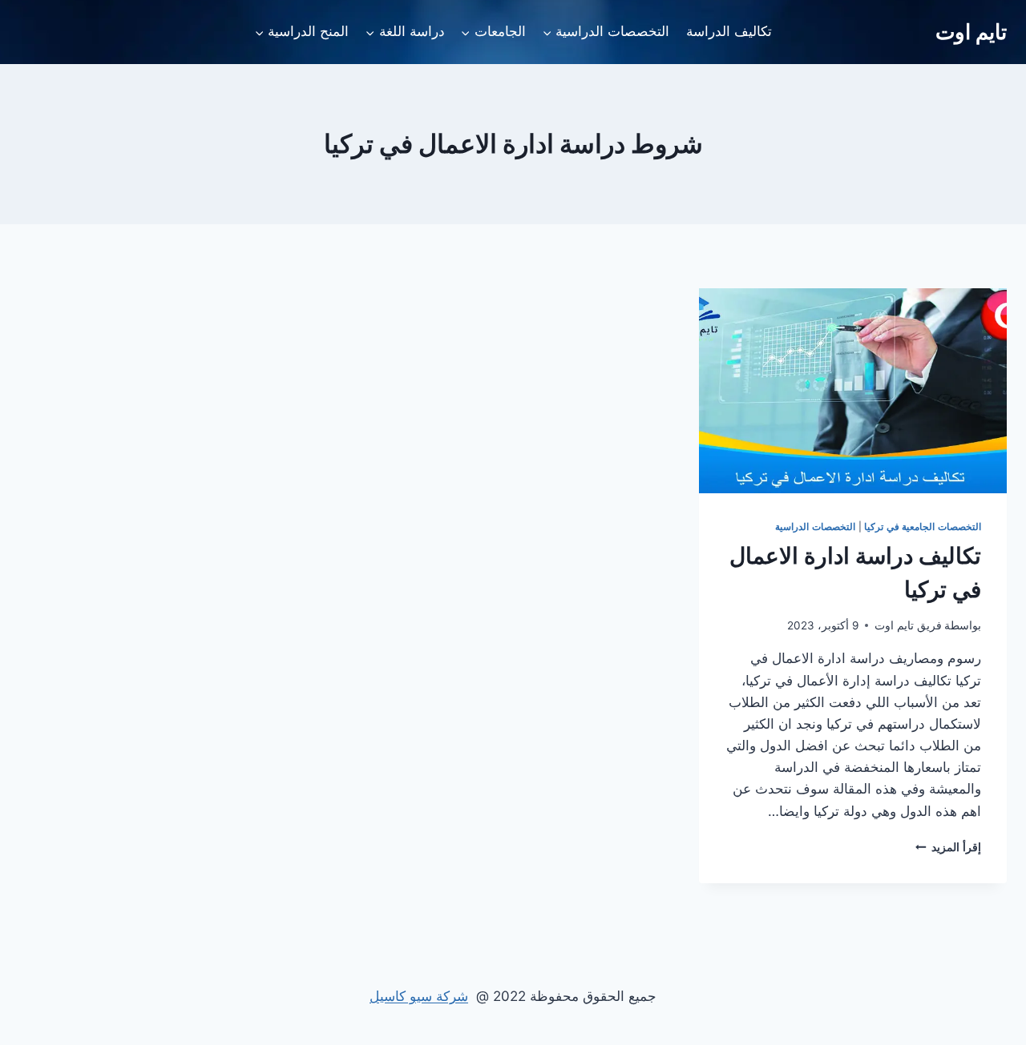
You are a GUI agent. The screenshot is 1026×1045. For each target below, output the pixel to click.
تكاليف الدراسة (729, 31)
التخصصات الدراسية (815, 526)
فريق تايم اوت (908, 625)
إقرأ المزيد (948, 847)
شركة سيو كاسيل (419, 996)
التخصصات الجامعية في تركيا (922, 526)
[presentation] (853, 390)
